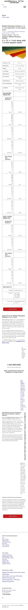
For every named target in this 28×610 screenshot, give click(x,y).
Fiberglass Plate (5, 560)
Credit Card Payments (6, 542)
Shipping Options (5, 540)
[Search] (21, 7)
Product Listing (7, 32)
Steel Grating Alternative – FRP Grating (11, 579)
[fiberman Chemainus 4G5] (12, 20)
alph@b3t (13, 32)
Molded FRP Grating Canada (8, 578)
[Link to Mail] (25, 608)
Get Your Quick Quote (6, 591)
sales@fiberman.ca (10, 1)
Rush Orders (4, 543)
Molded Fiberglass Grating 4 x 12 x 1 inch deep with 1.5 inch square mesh (14, 28)
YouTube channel (5, 546)
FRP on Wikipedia (5, 545)
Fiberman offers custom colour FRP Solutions (12, 576)
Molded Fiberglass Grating (7, 556)
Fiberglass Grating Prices (7, 555)
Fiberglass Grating (11, 31)
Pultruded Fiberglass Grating (7, 557)
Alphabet (3, 606)
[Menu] (24, 7)
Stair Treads (4, 559)
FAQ (3, 537)
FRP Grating (17, 31)
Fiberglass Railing (5, 562)
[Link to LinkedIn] (21, 608)
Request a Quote (5, 342)
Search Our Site (5, 539)
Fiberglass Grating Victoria (8, 581)
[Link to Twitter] (23, 608)
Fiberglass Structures (6, 563)
